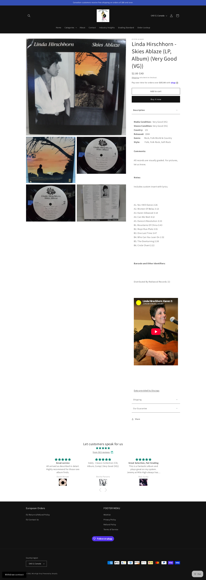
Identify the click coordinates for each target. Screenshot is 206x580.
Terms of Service (111, 529)
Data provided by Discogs (146, 390)
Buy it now (156, 99)
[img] (103, 448)
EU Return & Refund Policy (38, 514)
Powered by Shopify (50, 574)
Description (139, 110)
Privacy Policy (110, 519)
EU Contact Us (32, 519)
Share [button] (137, 419)
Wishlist (107, 514)
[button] (29, 16)
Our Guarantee (140, 408)
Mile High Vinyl (37, 574)
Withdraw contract (14, 574)
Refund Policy (110, 524)
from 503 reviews (101, 452)
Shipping (135, 77)
